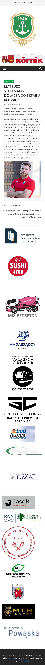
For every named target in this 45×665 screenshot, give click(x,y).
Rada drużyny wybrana (14, 205)
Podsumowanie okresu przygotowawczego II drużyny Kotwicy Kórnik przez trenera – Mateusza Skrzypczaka (22, 214)
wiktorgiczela (18, 105)
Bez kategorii (9, 81)
